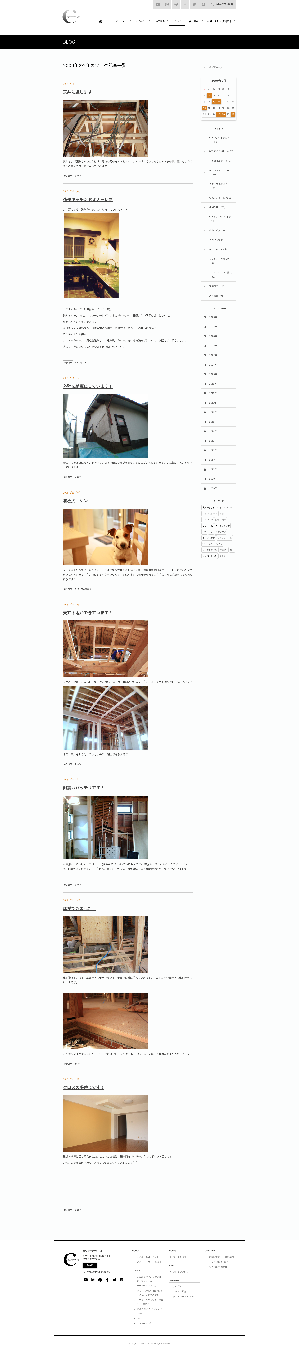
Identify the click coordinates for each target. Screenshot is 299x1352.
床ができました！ (79, 908)
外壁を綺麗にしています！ (88, 386)
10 (214, 101)
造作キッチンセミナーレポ (88, 199)
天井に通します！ (79, 92)
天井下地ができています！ (88, 612)
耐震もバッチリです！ (84, 787)
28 (233, 114)
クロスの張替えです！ (83, 1087)
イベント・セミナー (84, 362)
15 (204, 108)
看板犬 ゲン (75, 500)
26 (223, 114)
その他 (78, 176)
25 (218, 114)
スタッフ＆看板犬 (83, 589)
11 (219, 101)
